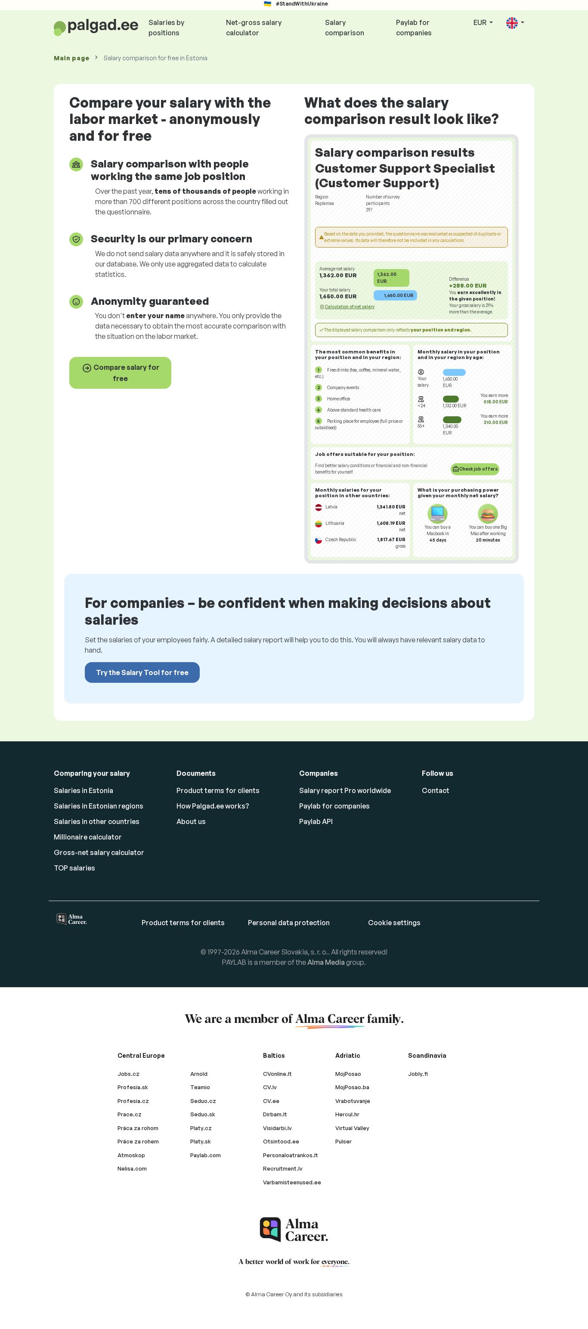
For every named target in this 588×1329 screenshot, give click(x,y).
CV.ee (271, 1100)
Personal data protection (289, 922)
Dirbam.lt (275, 1114)
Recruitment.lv (283, 1168)
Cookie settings (394, 922)
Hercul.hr (347, 1114)
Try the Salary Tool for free (142, 672)
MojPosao (348, 1073)
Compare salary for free (125, 373)
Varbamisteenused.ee (292, 1182)
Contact (435, 790)
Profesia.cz (133, 1100)
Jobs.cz (128, 1073)
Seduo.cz (203, 1100)
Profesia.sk (133, 1087)
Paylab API (316, 821)
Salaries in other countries (96, 821)
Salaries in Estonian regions (98, 806)
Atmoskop (131, 1155)
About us (191, 821)
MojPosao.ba (352, 1087)
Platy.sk (200, 1141)
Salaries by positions (166, 27)
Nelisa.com (132, 1168)
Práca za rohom (138, 1128)
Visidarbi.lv (277, 1128)
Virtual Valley (352, 1128)
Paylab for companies (414, 27)
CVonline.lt (277, 1073)
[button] (515, 23)
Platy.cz (201, 1128)
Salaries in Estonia (83, 790)
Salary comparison (344, 27)
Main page (71, 58)
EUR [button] (480, 22)
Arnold (198, 1073)
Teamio (200, 1087)
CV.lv (270, 1087)
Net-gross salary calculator (254, 27)
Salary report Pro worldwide (345, 790)
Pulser (343, 1141)
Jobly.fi (418, 1073)
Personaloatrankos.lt (290, 1155)
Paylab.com (205, 1155)
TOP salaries (74, 868)
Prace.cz (130, 1114)
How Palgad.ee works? (212, 806)
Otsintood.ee (281, 1141)
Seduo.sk (202, 1114)
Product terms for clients (218, 790)
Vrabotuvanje (352, 1100)
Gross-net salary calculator (99, 852)
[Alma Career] (294, 1230)
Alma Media (326, 962)
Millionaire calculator (88, 837)
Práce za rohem (138, 1141)
